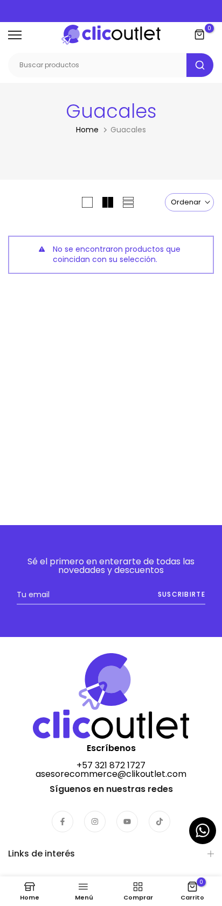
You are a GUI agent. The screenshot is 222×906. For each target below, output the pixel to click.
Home (87, 129)
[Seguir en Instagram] (95, 821)
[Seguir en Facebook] (62, 821)
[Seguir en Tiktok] (159, 821)
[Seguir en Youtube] (127, 821)
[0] (200, 35)
